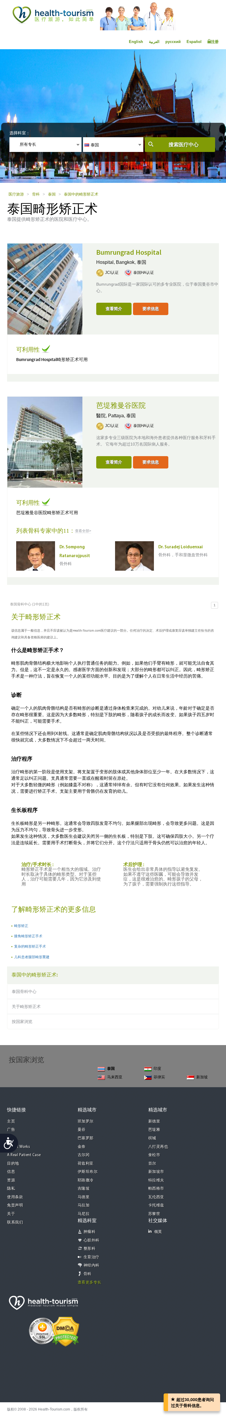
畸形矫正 (21, 926)
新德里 (154, 1121)
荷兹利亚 (86, 1164)
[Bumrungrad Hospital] (44, 288)
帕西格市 (156, 1189)
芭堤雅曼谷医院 (121, 405)
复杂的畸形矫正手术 (30, 946)
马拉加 (84, 1205)
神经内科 (91, 1265)
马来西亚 (114, 1077)
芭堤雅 (154, 1130)
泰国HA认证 (143, 272)
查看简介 (114, 308)
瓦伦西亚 (156, 1197)
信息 (11, 1172)
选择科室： (19, 132)
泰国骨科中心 (24, 991)
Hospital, (106, 262)
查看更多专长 (90, 1282)
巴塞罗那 (86, 1138)
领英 (158, 1232)
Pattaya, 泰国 (122, 415)
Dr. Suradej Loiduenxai (180, 547)
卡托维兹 (156, 1205)
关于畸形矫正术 (26, 1006)
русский (173, 41)
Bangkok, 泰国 (131, 262)
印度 (157, 1068)
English (136, 41)
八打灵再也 (158, 1147)
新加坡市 (156, 1172)
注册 (215, 41)
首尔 (152, 1164)
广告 (11, 1130)
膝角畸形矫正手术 (28, 936)
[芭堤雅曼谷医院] (44, 442)
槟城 (152, 1138)
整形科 (90, 1249)
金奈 (82, 1147)
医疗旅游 (16, 194)
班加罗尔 (86, 1121)
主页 (11, 1121)
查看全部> (83, 531)
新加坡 (202, 1077)
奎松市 (154, 1155)
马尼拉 (84, 1214)
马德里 (84, 1197)
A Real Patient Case (24, 1155)
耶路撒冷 (86, 1180)
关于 (11, 1214)
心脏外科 (91, 1240)
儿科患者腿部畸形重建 (31, 957)
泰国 (52, 194)
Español (194, 41)
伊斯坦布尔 (88, 1172)
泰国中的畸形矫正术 (81, 194)
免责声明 (15, 1205)
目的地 (13, 1164)
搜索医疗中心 (184, 145)
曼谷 (82, 1130)
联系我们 (15, 1222)
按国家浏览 (22, 1021)
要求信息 (150, 308)
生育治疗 (91, 1257)
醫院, (102, 415)
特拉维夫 (156, 1180)
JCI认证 (112, 272)
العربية (154, 41)
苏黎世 (154, 1214)
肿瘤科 (90, 1232)
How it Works (18, 1147)
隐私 (11, 1189)
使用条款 (15, 1197)
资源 (11, 1180)
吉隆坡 (84, 1189)
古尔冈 (84, 1155)
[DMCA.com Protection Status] (65, 1331)
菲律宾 (159, 1077)
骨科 (36, 194)
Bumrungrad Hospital (129, 252)
